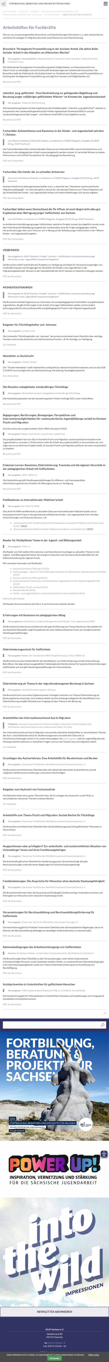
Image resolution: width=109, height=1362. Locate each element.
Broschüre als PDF (12, 81)
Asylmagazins (69, 738)
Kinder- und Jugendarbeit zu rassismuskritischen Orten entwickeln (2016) (49, 593)
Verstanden (54, 1358)
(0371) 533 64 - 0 (56, 1342)
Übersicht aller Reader (14, 598)
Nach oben (104, 1013)
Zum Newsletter (11, 375)
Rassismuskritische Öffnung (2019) (30, 577)
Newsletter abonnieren (54, 1311)
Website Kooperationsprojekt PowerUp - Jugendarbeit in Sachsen (54, 1169)
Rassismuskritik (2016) (24, 590)
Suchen (102, 1025)
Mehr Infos (93, 1354)
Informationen (52, 15)
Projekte (23, 11)
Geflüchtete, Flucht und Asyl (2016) (30, 587)
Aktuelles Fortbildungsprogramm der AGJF (54, 1086)
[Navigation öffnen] (105, 3)
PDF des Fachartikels (13, 160)
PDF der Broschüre (12, 276)
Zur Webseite (9, 344)
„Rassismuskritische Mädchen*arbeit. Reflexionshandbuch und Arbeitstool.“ (49, 529)
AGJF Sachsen (3, 3)
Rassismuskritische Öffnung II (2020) (31, 568)
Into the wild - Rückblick (54, 1252)
